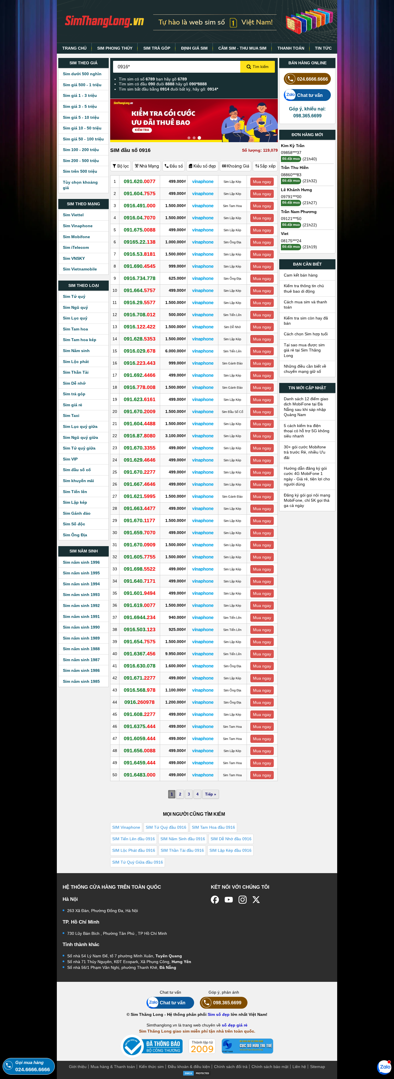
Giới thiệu (78, 1066)
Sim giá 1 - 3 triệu (80, 95)
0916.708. (139, 314)
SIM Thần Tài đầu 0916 (182, 850)
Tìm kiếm (261, 67)
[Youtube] (229, 900)
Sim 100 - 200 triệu (81, 149)
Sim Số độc (74, 524)
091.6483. (139, 775)
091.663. (139, 508)
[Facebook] (215, 900)
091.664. (139, 290)
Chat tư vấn (310, 95)
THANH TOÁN (290, 48)
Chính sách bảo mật (270, 1066)
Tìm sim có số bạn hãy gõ (153, 79)
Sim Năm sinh (76, 350)
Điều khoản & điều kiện (189, 1066)
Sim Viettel (73, 215)
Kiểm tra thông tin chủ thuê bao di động (304, 288)
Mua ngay (262, 181)
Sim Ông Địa (75, 535)
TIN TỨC (323, 48)
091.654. (139, 641)
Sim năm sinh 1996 (81, 562)
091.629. (139, 460)
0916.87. (139, 436)
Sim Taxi (71, 415)
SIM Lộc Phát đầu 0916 (133, 850)
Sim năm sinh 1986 (81, 670)
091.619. (139, 605)
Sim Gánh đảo (77, 513)
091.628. (139, 339)
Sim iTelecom (76, 247)
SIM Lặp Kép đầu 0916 (230, 850)
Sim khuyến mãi (78, 480)
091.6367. (139, 654)
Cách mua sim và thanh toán (305, 304)
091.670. (139, 411)
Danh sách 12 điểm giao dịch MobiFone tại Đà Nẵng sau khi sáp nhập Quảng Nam (306, 406)
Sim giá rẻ (72, 405)
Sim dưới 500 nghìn (82, 74)
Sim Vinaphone (78, 225)
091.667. (139, 484)
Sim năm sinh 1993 (81, 594)
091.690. (139, 266)
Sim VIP (70, 459)
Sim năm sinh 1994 (81, 584)
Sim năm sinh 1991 (81, 616)
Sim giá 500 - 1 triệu (82, 84)
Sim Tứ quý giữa (79, 448)
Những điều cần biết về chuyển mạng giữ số (305, 369)
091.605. (139, 557)
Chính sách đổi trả (230, 1066)
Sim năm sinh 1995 (81, 573)
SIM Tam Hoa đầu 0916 (213, 827)
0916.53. (139, 254)
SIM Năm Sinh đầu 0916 (182, 838)
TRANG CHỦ (74, 48)
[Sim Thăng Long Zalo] (384, 1067)
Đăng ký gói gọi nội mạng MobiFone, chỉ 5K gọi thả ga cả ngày (307, 500)
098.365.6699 (227, 1002)
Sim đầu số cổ (77, 469)
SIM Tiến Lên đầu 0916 (133, 838)
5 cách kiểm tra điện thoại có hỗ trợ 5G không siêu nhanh (306, 431)
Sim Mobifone (76, 236)
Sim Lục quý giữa (80, 426)
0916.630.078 (139, 666)
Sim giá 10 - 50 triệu (82, 128)
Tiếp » (210, 794)
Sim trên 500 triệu (80, 171)
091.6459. (139, 763)
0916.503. (139, 629)
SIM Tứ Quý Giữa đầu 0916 (137, 862)
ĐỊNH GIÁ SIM (194, 48)
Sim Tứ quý (74, 296)
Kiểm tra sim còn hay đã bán (306, 321)
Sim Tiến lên (75, 491)
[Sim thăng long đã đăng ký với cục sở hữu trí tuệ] (247, 1046)
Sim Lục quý (75, 318)
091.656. (139, 750)
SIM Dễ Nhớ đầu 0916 (231, 838)
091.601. (139, 593)
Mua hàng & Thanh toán (113, 1066)
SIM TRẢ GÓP (156, 48)
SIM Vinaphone (126, 827)
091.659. (139, 532)
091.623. (139, 399)
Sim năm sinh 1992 (81, 605)
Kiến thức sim (151, 1066)
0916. (139, 327)
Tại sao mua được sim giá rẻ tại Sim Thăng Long (304, 350)
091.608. (139, 714)
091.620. (139, 181)
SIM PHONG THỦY (114, 48)
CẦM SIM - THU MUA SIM (242, 48)
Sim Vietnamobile (80, 269)
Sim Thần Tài (76, 372)
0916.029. (139, 351)
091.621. (139, 496)
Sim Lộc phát (76, 361)
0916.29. (139, 302)
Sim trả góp (74, 394)
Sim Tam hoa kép (79, 339)
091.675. (139, 230)
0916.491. (139, 205)
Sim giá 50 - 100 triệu (83, 139)
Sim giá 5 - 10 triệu (81, 117)
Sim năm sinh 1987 (81, 659)
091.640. (139, 581)
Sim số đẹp (219, 1014)
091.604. (139, 193)
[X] (256, 900)
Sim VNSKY (74, 258)
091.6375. (139, 726)
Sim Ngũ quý (75, 307)
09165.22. (139, 242)
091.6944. (139, 617)
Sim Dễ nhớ (74, 383)
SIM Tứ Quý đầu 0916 (166, 827)
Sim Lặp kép (75, 502)
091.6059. (139, 738)
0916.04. (139, 218)
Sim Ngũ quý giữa (80, 437)
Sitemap (317, 1066)
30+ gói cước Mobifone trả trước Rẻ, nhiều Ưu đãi (305, 452)
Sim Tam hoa (75, 329)
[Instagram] (243, 900)
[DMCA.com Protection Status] (197, 1073)
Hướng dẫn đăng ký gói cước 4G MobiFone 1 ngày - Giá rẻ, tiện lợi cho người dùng (307, 476)
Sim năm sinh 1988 (81, 648)
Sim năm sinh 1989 (81, 638)
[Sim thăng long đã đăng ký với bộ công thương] (152, 1046)
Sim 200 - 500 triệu (81, 160)
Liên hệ (299, 1066)
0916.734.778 (139, 278)
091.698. (139, 569)
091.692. (139, 375)
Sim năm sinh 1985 (81, 681)
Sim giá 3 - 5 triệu (80, 106)
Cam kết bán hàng (301, 275)
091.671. (139, 678)
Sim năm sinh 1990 (81, 627)
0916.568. (139, 690)
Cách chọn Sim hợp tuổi (306, 334)
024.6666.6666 (312, 79)
